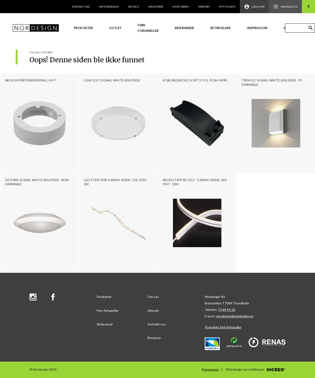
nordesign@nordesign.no (234, 316)
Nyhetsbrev (180, 6)
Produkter (83, 28)
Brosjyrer (156, 6)
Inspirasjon (257, 28)
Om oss (153, 297)
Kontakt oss (81, 6)
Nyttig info (227, 6)
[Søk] (311, 28)
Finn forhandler (148, 28)
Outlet (115, 28)
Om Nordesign (109, 6)
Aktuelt (133, 6)
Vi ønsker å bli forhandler (223, 327)
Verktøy (204, 6)
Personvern (210, 369)
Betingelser (220, 28)
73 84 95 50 (226, 310)
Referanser (184, 28)
